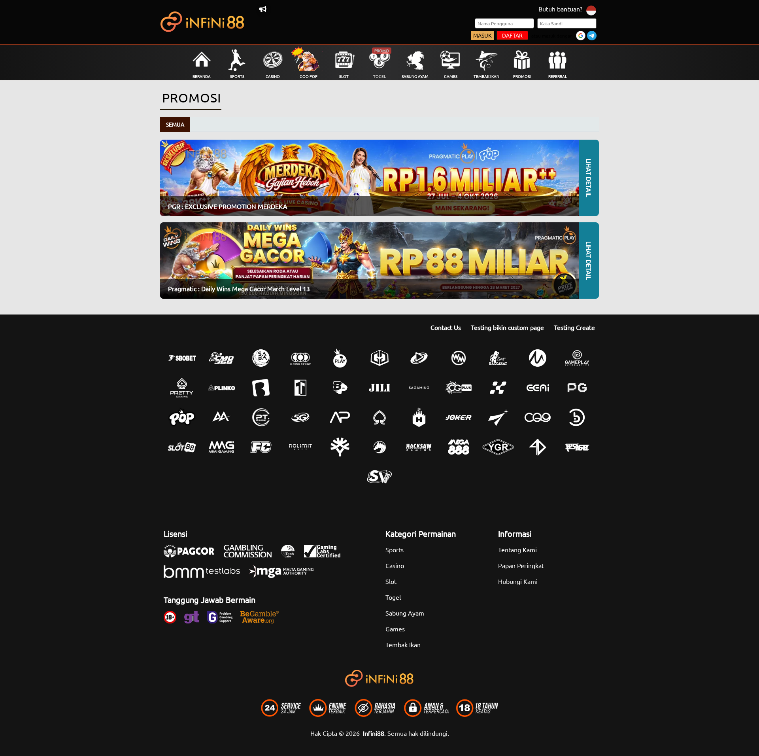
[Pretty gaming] (182, 388)
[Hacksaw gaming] (419, 447)
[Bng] (577, 417)
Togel (393, 597)
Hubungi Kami (518, 581)
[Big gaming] (261, 388)
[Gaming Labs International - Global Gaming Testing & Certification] (326, 555)
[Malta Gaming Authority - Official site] (285, 575)
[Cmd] (221, 358)
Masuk (482, 35)
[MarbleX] (498, 388)
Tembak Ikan (403, 644)
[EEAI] (537, 388)
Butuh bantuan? (560, 9)
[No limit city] (300, 447)
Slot (390, 581)
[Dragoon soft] (379, 447)
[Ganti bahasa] (591, 9)
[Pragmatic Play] (340, 358)
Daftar (512, 35)
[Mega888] (458, 447)
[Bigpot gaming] (340, 388)
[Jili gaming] (379, 388)
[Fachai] (261, 447)
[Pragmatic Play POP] (182, 417)
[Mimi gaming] (221, 447)
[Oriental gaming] (458, 388)
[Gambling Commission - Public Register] (251, 555)
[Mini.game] (221, 388)
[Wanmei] (458, 358)
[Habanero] (419, 417)
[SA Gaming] (419, 388)
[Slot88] (182, 447)
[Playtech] (419, 358)
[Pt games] (261, 417)
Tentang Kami (517, 549)
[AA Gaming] (221, 417)
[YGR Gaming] (498, 447)
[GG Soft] (379, 358)
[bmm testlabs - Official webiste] (206, 575)
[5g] (300, 417)
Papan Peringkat (521, 565)
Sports (394, 549)
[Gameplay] (577, 358)
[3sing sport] (300, 358)
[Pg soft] (577, 388)
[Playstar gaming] (498, 417)
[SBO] (182, 358)
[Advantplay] (340, 417)
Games (395, 629)
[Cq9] (537, 417)
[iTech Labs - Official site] (291, 555)
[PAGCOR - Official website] (193, 555)
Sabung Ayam (404, 613)
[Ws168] (577, 447)
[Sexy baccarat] (498, 358)
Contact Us (445, 327)
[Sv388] (379, 477)
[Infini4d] (537, 447)
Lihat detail (589, 178)
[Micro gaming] (537, 358)
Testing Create (574, 327)
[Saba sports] (261, 358)
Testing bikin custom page (507, 327)
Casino (394, 565)
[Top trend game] (300, 388)
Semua (175, 124)
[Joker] (458, 417)
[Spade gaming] (379, 417)
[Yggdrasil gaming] (340, 447)
